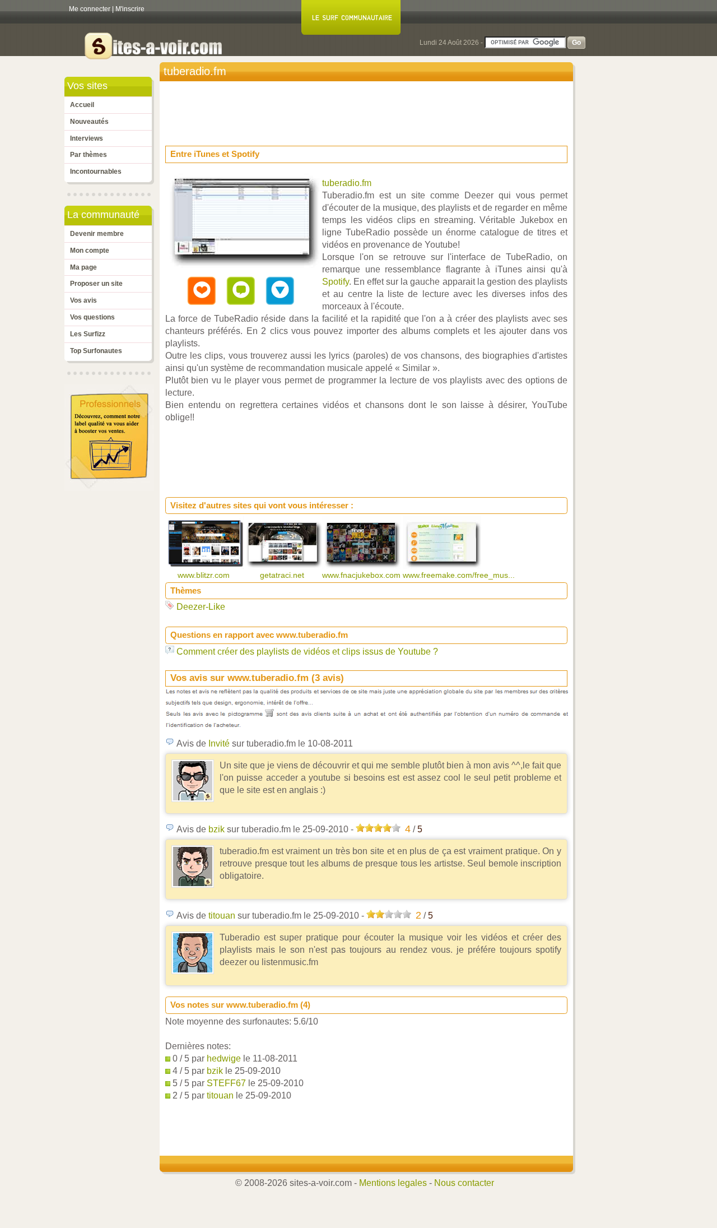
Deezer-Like (200, 606)
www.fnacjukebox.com (362, 575)
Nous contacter (464, 1183)
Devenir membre (97, 234)
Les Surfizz (87, 334)
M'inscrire (130, 9)
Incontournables (96, 171)
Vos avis (83, 300)
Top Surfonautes (96, 351)
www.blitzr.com (205, 575)
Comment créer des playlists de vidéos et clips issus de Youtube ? (307, 651)
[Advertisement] (369, 110)
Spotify (335, 281)
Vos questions (92, 317)
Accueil (82, 105)
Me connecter (89, 9)
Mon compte (89, 250)
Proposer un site (96, 284)
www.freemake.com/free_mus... (460, 575)
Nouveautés (89, 122)
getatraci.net (283, 575)
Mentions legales (393, 1183)
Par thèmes (88, 155)
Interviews (86, 138)
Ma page (83, 267)
